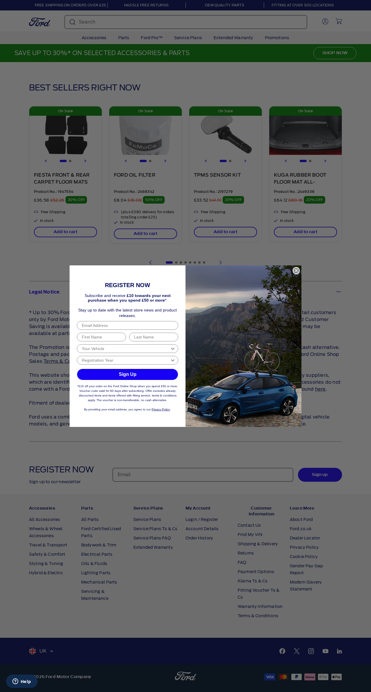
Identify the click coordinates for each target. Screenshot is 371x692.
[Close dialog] (296, 270)
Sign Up (128, 374)
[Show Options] (173, 349)
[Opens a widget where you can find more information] (22, 682)
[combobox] (126, 349)
